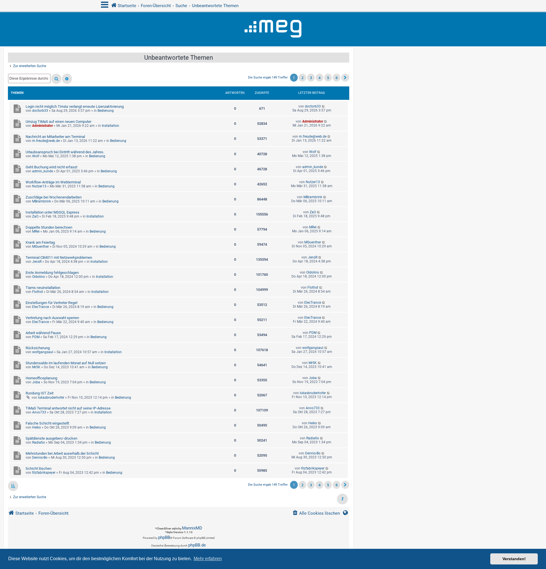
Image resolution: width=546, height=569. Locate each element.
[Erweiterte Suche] (67, 79)
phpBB (164, 537)
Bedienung (106, 111)
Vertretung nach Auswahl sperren (52, 318)
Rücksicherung (38, 348)
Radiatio (38, 442)
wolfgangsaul (42, 352)
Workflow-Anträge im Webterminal (53, 182)
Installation (110, 126)
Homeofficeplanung (41, 378)
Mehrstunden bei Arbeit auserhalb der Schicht (62, 453)
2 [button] (302, 77)
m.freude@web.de (46, 141)
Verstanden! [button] (514, 558)
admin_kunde (42, 171)
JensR (37, 262)
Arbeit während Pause (43, 333)
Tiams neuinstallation (43, 287)
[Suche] (56, 79)
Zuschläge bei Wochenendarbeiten (54, 197)
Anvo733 (39, 412)
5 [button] (328, 77)
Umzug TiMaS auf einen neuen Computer (58, 121)
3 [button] (311, 77)
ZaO (35, 216)
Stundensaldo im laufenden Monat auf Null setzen (66, 363)
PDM (36, 337)
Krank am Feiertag (40, 242)
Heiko (36, 427)
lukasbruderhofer (51, 398)
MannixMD (192, 528)
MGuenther (40, 247)
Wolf (35, 156)
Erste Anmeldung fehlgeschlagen (52, 272)
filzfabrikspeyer (43, 473)
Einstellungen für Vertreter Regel (51, 303)
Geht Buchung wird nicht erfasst (51, 167)
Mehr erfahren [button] (208, 558)
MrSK (36, 367)
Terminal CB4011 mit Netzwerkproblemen (59, 257)
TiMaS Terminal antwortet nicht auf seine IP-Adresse (68, 408)
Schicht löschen (38, 468)
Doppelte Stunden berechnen (49, 227)
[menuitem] (316, 513)
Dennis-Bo (39, 458)
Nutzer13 (39, 186)
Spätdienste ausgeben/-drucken (51, 438)
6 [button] (337, 77)
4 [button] (319, 77)
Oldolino (38, 277)
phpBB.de (197, 545)
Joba (36, 382)
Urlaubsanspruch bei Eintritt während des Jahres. (65, 152)
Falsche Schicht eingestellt (47, 423)
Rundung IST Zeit (39, 393)
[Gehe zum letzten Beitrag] (323, 106)
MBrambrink (41, 201)
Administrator (42, 126)
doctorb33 (40, 111)
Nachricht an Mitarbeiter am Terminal (55, 137)
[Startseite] (273, 29)
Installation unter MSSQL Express (52, 212)
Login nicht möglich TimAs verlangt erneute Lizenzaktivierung (75, 106)
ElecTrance (40, 307)
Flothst (37, 292)
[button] (345, 78)
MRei (36, 231)
